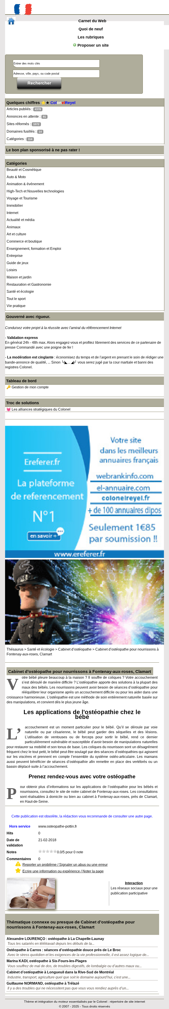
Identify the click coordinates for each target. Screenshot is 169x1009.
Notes (12, 852)
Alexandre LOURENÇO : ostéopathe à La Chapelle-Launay (55, 939)
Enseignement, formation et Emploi (34, 248)
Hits (10, 833)
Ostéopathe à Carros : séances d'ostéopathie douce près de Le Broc (64, 950)
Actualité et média (21, 220)
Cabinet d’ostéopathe (75, 649)
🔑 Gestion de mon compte (27, 387)
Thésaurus (15, 649)
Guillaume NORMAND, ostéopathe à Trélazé (43, 983)
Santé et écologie (20, 291)
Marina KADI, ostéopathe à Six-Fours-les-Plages (47, 961)
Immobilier (15, 205)
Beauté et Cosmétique (24, 170)
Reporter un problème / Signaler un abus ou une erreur (65, 864)
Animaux (13, 227)
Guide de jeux (17, 263)
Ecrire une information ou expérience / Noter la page (63, 871)
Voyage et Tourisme (22, 198)
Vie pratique (16, 306)
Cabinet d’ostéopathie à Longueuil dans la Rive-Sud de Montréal (60, 972)
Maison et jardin (19, 277)
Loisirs (12, 270)
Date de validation (15, 842)
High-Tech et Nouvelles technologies (35, 191)
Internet (12, 213)
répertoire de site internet (127, 1001)
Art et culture (16, 234)
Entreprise (15, 256)
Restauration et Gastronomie (29, 284)
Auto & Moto (16, 177)
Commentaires (19, 859)
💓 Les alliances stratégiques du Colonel (38, 409)
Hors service (19, 826)
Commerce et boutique (24, 241)
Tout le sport (16, 299)
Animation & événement (25, 184)
